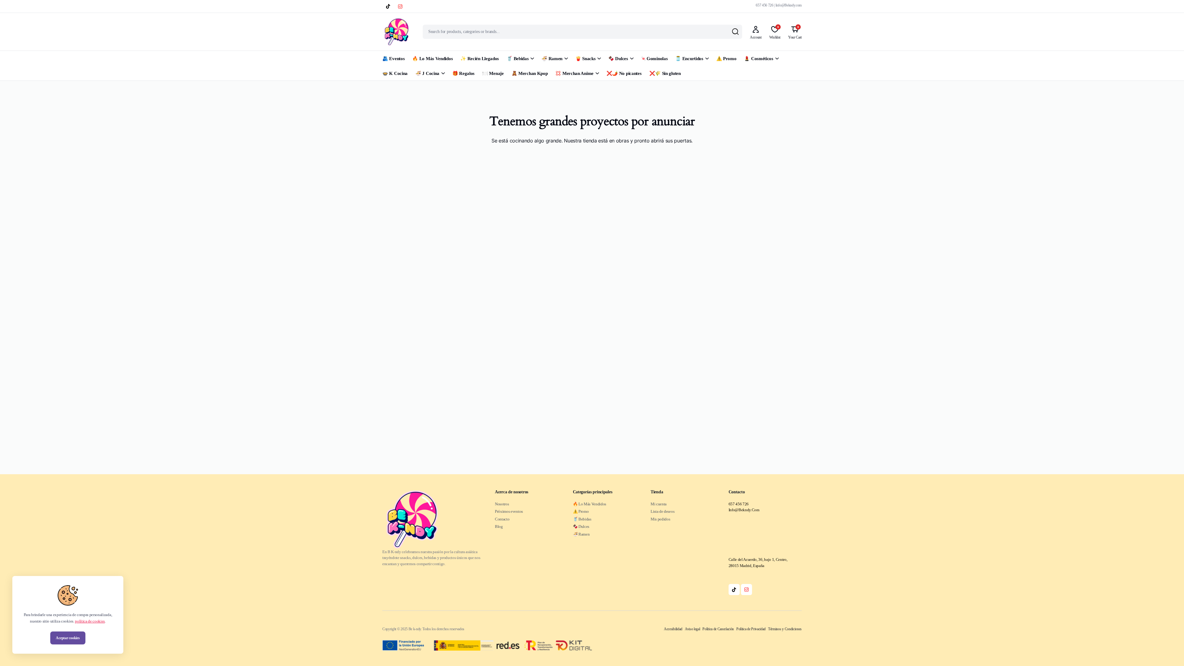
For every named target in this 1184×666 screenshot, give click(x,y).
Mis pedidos (660, 519)
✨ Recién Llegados (479, 58)
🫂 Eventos (393, 58)
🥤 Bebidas (517, 58)
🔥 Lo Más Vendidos (432, 58)
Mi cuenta (659, 504)
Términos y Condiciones (785, 629)
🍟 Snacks (585, 58)
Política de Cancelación (718, 629)
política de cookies (90, 621)
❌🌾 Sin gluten (665, 73)
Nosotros (502, 504)
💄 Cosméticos (758, 58)
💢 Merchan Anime (574, 73)
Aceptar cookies (68, 638)
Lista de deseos (662, 511)
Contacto (502, 519)
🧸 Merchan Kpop (530, 73)
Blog (499, 526)
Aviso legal (692, 629)
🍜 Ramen (551, 58)
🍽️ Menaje (493, 73)
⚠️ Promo (726, 58)
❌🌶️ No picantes (624, 73)
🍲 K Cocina (395, 73)
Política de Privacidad (751, 629)
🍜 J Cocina (427, 73)
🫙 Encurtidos (689, 58)
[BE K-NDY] (396, 32)
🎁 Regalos (463, 73)
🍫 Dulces (618, 58)
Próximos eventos (509, 511)
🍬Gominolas (654, 58)
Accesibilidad (673, 629)
